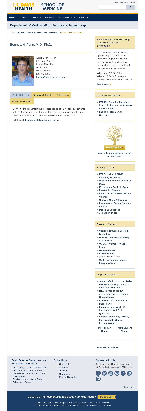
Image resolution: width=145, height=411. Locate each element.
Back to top (129, 386)
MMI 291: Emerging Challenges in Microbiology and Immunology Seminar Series (115, 105)
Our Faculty (65, 364)
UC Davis (107, 405)
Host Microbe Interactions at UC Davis (115, 182)
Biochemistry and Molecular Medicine (31, 367)
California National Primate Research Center (113, 261)
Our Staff (63, 367)
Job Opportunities (108, 212)
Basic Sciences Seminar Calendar (111, 113)
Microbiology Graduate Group (114, 187)
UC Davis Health (18, 32)
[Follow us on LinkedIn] (98, 378)
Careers (121, 2)
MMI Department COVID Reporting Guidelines (111, 175)
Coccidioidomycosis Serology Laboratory (114, 232)
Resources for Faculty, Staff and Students (115, 205)
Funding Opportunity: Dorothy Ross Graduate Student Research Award (114, 320)
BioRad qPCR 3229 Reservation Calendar (115, 195)
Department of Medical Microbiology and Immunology (48, 25)
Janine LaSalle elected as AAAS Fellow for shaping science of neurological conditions (115, 284)
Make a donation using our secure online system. (115, 154)
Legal (75, 405)
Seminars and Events (66, 17)
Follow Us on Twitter (107, 347)
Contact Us (83, 17)
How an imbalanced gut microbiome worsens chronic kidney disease (113, 294)
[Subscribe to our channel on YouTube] (111, 372)
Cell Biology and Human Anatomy (29, 370)
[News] (123, 372)
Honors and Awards (22, 101)
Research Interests (43, 95)
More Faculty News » (104, 329)
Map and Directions (68, 377)
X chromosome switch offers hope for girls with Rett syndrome (113, 310)
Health (133, 2)
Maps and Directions (109, 209)
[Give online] (114, 137)
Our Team (37, 17)
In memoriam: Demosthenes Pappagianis (113, 302)
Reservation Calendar (110, 190)
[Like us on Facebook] (98, 372)
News (116, 2)
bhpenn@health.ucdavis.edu (50, 77)
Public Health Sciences (25, 381)
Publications (63, 95)
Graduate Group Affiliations (113, 200)
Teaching (63, 370)
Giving (127, 2)
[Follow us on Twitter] (105, 372)
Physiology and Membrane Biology (30, 378)
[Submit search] (130, 7)
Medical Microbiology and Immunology (42, 32)
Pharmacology (21, 376)
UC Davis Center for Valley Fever (112, 245)
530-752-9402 (102, 402)
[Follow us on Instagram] (130, 372)
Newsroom (49, 17)
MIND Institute (106, 253)
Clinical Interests (20, 95)
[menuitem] (13, 17)
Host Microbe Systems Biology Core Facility (114, 239)
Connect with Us (105, 360)
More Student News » (125, 329)
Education (13, 17)
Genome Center (107, 250)
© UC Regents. (43, 405)
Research (25, 17)
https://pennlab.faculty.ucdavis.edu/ (41, 120)
